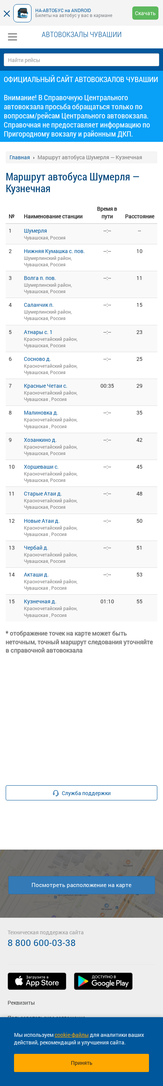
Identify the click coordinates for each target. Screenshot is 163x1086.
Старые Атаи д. (43, 493)
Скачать (145, 13)
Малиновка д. (41, 412)
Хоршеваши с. (41, 466)
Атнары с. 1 (38, 332)
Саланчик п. (39, 304)
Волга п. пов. (40, 277)
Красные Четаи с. (45, 385)
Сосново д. (37, 358)
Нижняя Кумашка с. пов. (54, 251)
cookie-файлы (72, 1034)
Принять (81, 1062)
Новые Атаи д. (42, 520)
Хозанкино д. (40, 439)
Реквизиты (21, 1002)
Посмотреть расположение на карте (81, 885)
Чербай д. (36, 547)
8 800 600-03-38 (42, 943)
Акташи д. (36, 574)
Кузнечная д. (40, 601)
